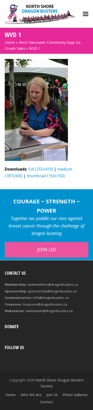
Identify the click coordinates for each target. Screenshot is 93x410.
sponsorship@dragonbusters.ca (52, 291)
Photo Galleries (75, 394)
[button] (85, 14)
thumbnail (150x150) (46, 176)
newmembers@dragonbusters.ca (52, 284)
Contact (46, 401)
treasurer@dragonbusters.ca (45, 304)
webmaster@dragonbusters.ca (49, 311)
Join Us (52, 394)
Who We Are (31, 394)
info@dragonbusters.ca (51, 297)
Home (10, 42)
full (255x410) (40, 169)
